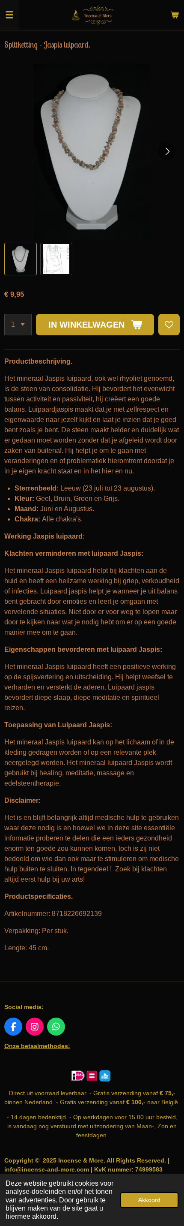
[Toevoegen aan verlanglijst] (169, 324)
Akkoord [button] (149, 1199)
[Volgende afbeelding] (166, 151)
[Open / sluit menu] (9, 15)
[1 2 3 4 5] (18, 324)
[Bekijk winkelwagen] (174, 15)
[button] (20, 259)
